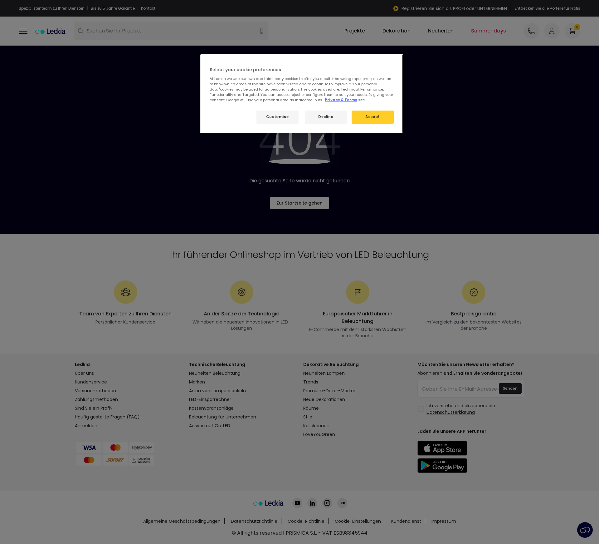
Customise (277, 116)
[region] (301, 93)
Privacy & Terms (341, 99)
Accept (372, 116)
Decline (325, 116)
